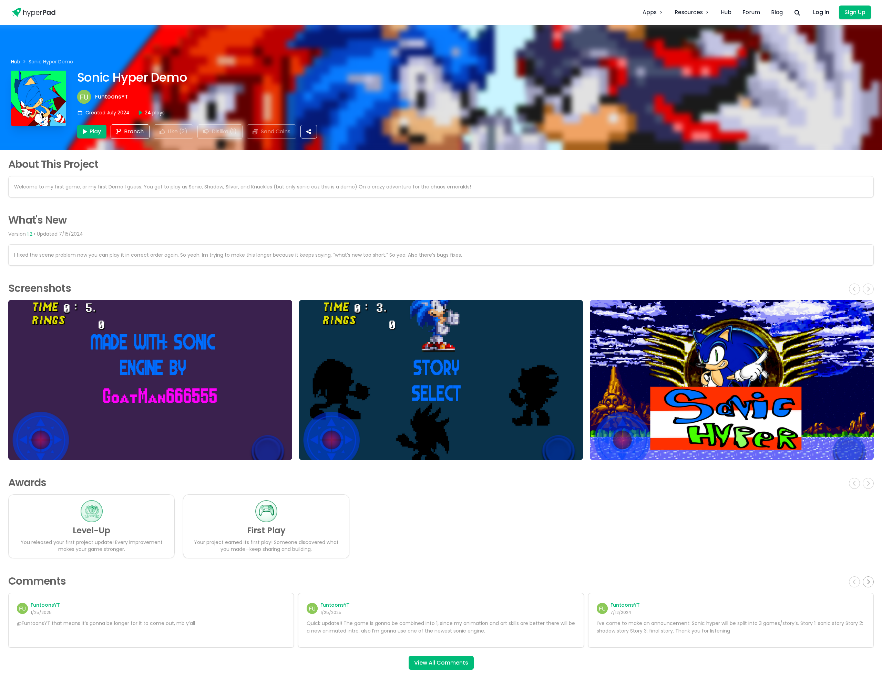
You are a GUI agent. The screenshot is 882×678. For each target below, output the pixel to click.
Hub (726, 12)
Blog (777, 12)
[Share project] (308, 131)
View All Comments (441, 663)
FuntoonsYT (111, 96)
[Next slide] (868, 581)
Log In (821, 12)
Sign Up (854, 12)
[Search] (797, 12)
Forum (751, 12)
